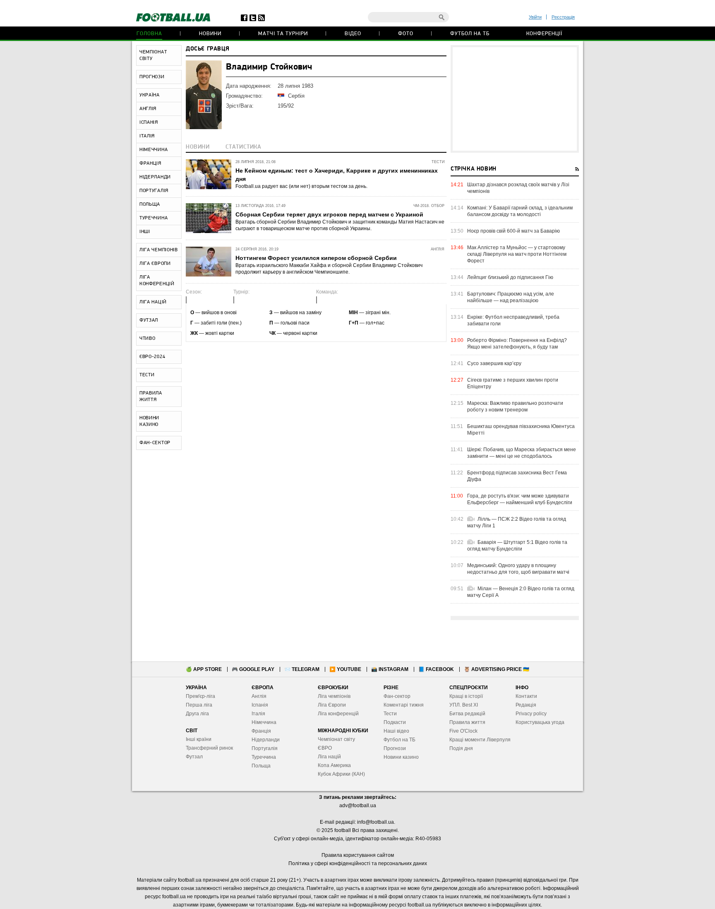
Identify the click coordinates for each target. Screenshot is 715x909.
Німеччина (264, 722)
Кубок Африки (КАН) (341, 774)
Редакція (526, 705)
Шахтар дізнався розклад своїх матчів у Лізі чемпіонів (518, 188)
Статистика (244, 147)
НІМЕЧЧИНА (153, 149)
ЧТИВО (147, 338)
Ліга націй (329, 757)
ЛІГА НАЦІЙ (153, 302)
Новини (210, 33)
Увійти (535, 16)
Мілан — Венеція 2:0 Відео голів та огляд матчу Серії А (520, 592)
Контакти (526, 696)
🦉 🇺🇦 (496, 669)
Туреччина (264, 757)
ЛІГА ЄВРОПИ (155, 263)
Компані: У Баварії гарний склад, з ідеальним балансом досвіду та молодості (520, 211)
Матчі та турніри (283, 33)
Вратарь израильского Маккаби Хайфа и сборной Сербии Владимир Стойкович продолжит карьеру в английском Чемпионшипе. (328, 268)
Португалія (265, 748)
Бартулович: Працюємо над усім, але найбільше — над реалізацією (510, 297)
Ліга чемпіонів (334, 696)
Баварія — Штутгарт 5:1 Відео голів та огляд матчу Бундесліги (517, 545)
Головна (149, 33)
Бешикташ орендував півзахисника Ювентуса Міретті (521, 429)
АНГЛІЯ (147, 108)
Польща (261, 766)
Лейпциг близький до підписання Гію (510, 277)
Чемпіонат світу (336, 739)
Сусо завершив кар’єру (494, 363)
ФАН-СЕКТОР (154, 442)
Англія (259, 696)
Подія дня (461, 748)
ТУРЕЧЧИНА (153, 218)
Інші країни (198, 739)
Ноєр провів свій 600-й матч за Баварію (513, 231)
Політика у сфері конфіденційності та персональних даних (357, 863)
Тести (390, 714)
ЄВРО (325, 748)
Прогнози (395, 748)
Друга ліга (197, 714)
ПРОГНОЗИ (152, 77)
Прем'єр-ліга (200, 696)
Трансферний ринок (209, 748)
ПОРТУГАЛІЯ (153, 190)
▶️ (345, 669)
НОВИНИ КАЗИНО (149, 421)
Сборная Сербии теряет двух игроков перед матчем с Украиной (329, 214)
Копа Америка (334, 765)
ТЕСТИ (147, 375)
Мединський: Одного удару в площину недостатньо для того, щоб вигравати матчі (518, 569)
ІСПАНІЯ (148, 122)
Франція (261, 731)
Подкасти (395, 722)
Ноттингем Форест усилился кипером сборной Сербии (316, 258)
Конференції (544, 33)
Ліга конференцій (338, 714)
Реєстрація (563, 16)
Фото (405, 33)
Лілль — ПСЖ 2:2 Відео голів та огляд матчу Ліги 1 (516, 522)
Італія (258, 714)
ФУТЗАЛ (148, 320)
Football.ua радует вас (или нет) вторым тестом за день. (301, 186)
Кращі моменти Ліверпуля (480, 740)
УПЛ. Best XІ (463, 705)
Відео (353, 33)
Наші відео (396, 731)
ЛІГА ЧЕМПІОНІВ (158, 250)
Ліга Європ (330, 705)
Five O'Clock (463, 731)
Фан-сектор (397, 696)
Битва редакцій (467, 714)
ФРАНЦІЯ (150, 163)
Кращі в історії (466, 696)
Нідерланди (266, 740)
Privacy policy (531, 714)
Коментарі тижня (404, 705)
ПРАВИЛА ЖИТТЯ (150, 396)
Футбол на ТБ (469, 33)
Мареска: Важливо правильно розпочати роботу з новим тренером (515, 406)
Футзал (194, 757)
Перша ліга (199, 705)
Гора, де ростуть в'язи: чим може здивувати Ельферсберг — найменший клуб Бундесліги (519, 499)
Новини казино (401, 757)
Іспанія (260, 705)
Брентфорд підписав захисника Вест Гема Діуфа (517, 476)
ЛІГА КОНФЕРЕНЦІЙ (157, 280)
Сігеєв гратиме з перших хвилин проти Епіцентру (512, 383)
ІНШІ (144, 231)
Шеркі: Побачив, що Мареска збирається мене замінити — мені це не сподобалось (521, 453)
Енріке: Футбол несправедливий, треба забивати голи (513, 320)
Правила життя (467, 722)
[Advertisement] (515, 99)
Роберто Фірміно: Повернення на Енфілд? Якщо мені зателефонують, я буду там (517, 343)
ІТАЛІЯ (147, 136)
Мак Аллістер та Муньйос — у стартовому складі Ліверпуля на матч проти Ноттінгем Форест (516, 254)
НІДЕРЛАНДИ (155, 177)
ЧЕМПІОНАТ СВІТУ (153, 55)
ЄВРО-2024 (152, 356)
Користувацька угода (540, 722)
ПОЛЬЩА (149, 204)
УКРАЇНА (149, 95)
